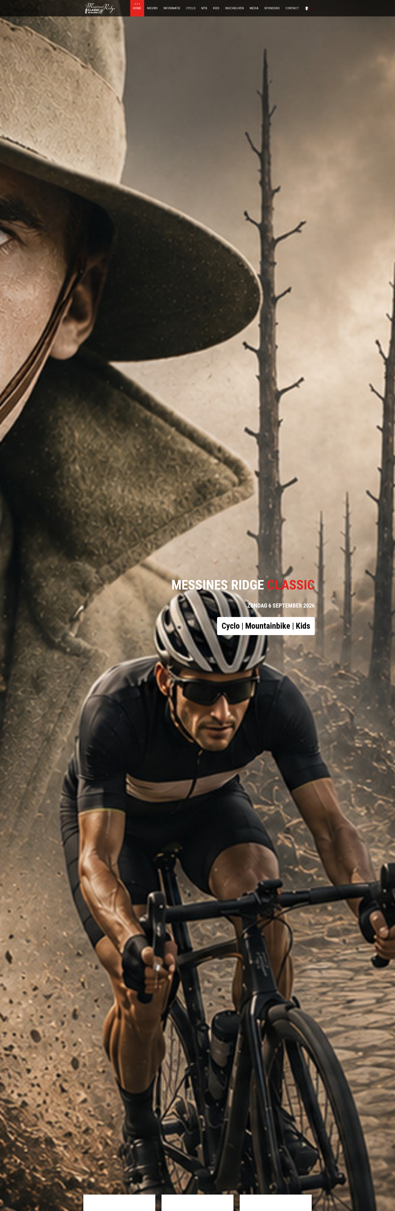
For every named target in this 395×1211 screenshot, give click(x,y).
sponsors (272, 8)
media (254, 8)
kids (216, 8)
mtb (204, 8)
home (137, 8)
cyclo (191, 8)
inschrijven (234, 8)
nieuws (152, 8)
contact (292, 8)
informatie (172, 8)
